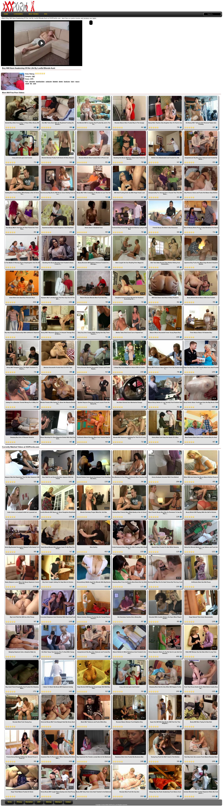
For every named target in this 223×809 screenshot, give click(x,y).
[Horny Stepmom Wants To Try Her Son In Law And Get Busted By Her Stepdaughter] (165, 625)
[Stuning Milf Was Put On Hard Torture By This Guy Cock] (165, 555)
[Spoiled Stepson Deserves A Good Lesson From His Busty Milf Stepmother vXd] (94, 376)
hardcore (67, 81)
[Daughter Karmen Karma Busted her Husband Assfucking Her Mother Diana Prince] (130, 271)
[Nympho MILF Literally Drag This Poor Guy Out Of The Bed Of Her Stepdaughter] (58, 271)
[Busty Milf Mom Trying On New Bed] (201, 695)
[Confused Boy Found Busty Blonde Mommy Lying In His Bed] (130, 201)
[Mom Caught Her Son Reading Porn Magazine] (130, 236)
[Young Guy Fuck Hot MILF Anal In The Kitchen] (165, 730)
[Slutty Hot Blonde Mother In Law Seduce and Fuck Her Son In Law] (201, 520)
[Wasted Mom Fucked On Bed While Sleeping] (165, 520)
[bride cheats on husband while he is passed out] (22, 485)
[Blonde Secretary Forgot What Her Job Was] (94, 485)
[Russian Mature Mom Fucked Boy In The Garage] (130, 96)
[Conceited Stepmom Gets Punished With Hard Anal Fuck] (58, 590)
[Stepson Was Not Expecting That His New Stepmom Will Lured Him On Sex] (22, 450)
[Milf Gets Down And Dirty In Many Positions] (165, 271)
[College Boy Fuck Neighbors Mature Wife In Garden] (130, 341)
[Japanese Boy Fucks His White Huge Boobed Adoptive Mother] (201, 236)
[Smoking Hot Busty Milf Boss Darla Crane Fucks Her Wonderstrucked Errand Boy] (130, 131)
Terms (10, 802)
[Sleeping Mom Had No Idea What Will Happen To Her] (165, 660)
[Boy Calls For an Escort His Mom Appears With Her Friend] (58, 450)
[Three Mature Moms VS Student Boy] (201, 306)
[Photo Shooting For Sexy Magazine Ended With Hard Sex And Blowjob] (58, 411)
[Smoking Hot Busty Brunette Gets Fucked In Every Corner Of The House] (58, 236)
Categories (18, 14)
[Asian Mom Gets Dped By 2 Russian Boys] (22, 271)
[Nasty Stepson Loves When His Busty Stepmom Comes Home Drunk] (22, 555)
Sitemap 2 (58, 802)
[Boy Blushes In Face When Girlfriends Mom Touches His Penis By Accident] (130, 450)
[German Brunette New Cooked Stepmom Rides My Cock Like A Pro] (201, 765)
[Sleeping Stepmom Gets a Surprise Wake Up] (22, 625)
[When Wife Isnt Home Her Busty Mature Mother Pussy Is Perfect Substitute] (201, 450)
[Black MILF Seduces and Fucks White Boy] (94, 695)
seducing (49, 81)
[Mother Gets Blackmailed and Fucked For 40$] (165, 131)
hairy (72, 81)
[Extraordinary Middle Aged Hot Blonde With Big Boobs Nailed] (94, 555)
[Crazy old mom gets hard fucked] (22, 131)
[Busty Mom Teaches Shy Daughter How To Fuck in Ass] (165, 96)
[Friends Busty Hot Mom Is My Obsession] (165, 201)
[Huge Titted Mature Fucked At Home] (22, 765)
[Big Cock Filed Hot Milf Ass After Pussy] (22, 590)
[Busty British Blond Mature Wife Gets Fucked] (201, 271)
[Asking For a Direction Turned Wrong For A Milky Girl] (22, 376)
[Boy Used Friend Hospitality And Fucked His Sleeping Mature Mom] (22, 660)
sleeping (32, 81)
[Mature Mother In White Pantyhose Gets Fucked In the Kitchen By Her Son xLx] (130, 625)
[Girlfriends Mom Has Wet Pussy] (201, 555)
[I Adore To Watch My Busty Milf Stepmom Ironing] (58, 660)
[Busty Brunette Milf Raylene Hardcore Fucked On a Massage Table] (94, 236)
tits (31, 83)
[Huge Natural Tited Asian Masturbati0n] (201, 590)
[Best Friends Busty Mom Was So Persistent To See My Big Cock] (165, 485)
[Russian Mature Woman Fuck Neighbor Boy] (130, 695)
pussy (77, 81)
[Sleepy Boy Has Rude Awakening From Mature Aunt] (165, 765)
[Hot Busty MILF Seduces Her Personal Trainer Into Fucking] (201, 96)
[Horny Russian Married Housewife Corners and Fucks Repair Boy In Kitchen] (94, 341)
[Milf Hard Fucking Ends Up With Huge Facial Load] (130, 166)
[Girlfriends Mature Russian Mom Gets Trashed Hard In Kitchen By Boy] (94, 411)
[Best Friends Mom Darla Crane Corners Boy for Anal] (201, 411)
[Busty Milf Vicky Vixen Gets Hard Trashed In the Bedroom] (94, 765)
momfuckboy (40, 81)
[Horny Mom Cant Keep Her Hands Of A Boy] (165, 411)
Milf (33, 76)
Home (6, 14)
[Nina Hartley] (94, 520)
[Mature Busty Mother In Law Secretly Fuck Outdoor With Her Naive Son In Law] (165, 376)
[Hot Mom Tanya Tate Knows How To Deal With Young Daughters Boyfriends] (58, 625)
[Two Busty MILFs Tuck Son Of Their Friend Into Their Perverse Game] (22, 201)
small (27, 83)
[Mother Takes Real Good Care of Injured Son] (130, 306)
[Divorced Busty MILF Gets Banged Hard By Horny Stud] (58, 695)
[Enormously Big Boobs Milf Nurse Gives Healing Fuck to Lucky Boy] (58, 166)
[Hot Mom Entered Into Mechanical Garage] (130, 376)
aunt (34, 83)
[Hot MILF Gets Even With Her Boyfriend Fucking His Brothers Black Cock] (58, 96)
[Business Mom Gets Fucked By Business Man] (130, 730)
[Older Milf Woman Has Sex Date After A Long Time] (201, 625)
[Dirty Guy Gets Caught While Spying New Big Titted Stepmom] (94, 306)
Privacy (19, 802)
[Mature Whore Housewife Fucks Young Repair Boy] (165, 306)
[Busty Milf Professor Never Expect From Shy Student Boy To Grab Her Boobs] (165, 341)
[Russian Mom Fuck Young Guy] (22, 695)
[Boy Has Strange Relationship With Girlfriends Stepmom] (22, 306)
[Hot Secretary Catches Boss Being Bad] (130, 590)
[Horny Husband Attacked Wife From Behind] (165, 450)
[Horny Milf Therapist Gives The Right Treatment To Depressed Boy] (22, 341)
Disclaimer (29, 802)
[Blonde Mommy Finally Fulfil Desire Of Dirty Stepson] (58, 131)
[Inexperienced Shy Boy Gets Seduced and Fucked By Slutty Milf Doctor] (201, 131)
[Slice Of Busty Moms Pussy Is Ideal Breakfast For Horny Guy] (201, 201)
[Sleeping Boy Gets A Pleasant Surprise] (22, 411)
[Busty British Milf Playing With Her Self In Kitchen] (201, 485)
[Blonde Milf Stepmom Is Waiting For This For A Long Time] (130, 411)
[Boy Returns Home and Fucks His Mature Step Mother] (201, 166)
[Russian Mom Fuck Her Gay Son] (130, 765)
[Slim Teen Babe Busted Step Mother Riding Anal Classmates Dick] (165, 236)
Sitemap (48, 802)
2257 (39, 802)
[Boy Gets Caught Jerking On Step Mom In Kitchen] (58, 555)
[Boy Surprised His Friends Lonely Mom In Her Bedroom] (94, 730)
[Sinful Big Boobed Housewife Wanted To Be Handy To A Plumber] (22, 520)
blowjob (55, 81)
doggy (61, 81)
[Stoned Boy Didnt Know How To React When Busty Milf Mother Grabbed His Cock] (22, 96)
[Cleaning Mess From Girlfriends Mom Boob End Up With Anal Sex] (130, 555)
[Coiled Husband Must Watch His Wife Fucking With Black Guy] (130, 520)
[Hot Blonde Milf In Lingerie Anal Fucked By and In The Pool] (94, 96)
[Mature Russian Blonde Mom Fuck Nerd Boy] (94, 271)
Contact (68, 802)
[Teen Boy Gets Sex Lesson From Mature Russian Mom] (201, 730)
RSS (45, 14)
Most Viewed (33, 14)
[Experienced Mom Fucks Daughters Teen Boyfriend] (58, 201)
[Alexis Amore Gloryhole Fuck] (94, 201)
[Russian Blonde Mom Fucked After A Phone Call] (94, 131)
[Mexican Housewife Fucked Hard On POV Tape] (58, 341)
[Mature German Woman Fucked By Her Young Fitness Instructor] (94, 590)
